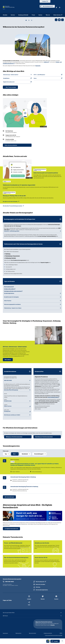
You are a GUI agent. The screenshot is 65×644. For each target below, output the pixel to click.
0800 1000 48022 (8, 380)
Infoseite (53, 625)
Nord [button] (14, 454)
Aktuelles (5, 14)
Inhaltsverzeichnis (48, 633)
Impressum (5, 633)
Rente (35, 78)
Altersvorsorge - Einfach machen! (10, 74)
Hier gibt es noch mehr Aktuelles (10, 201)
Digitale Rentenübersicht (8, 81)
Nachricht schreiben (40, 584)
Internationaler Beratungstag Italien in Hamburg (23, 477)
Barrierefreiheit (32, 633)
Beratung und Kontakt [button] (23, 14)
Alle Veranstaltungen (9, 496)
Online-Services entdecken (11, 145)
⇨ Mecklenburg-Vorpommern (12, 256)
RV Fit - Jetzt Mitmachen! (39, 74)
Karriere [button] (40, 14)
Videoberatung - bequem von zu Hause (12, 308)
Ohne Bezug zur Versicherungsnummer (44, 436)
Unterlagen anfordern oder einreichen (12, 291)
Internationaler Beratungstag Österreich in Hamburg (24, 486)
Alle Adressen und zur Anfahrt (12, 414)
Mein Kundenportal (47, 6)
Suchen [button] (44, 1)
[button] (55, 641)
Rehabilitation (6, 78)
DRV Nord (5, 615)
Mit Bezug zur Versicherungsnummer (14, 436)
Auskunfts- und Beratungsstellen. (11, 231)
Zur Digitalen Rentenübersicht (11, 528)
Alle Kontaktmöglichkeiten (42, 589)
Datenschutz (18, 633)
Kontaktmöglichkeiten (9, 293)
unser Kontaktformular (53, 397)
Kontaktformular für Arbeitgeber (11, 297)
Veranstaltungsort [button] (38, 454)
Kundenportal (7, 411)
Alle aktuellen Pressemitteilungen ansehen (12, 205)
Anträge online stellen (9, 288)
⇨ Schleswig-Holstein (10, 258)
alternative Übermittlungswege (11, 389)
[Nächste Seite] (62, 20)
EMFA (61, 633)
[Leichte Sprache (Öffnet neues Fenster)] (59, 7)
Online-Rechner (7, 300)
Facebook (56, 599)
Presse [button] (33, 14)
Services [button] (13, 14)
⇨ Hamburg (7, 253)
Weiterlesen (5, 66)
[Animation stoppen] (59, 20)
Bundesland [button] (25, 454)
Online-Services (57, 14)
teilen (29, 604)
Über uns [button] (48, 14)
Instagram (29, 599)
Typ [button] (6, 454)
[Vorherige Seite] (56, 20)
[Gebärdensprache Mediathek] (56, 7)
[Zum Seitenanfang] (62, 641)
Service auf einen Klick (8, 612)
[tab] (31, 20)
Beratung (38, 587)
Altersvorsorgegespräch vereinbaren (12, 304)
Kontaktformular (8, 401)
